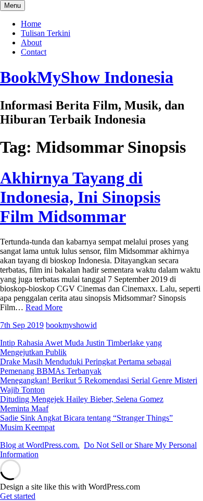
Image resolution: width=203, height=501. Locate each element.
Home (31, 23)
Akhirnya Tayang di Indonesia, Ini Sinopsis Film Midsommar (80, 197)
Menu (12, 5)
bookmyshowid (71, 325)
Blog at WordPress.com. (40, 445)
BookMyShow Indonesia (86, 77)
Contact (33, 51)
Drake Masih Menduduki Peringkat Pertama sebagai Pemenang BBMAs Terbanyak (85, 366)
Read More (44, 307)
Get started (17, 496)
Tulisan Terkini (45, 33)
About (31, 42)
